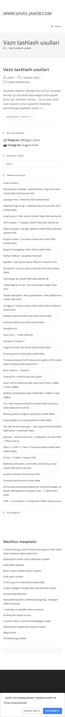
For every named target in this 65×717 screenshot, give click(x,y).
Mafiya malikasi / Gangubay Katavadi (22, 255)
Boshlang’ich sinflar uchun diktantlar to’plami (26, 559)
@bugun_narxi (23, 140)
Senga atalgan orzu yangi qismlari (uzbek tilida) (27, 420)
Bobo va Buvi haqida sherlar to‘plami (22, 570)
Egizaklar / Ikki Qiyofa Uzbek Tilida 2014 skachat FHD (30, 261)
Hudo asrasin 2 (11, 182)
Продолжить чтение (20, 117)
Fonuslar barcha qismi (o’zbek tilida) (21, 480)
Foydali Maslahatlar (18, 82)
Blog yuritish (9, 632)
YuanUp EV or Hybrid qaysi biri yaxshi (22, 376)
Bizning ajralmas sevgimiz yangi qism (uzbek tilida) (29, 413)
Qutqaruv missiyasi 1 (14, 341)
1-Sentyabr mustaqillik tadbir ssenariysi (23, 609)
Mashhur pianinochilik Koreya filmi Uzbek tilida (27, 315)
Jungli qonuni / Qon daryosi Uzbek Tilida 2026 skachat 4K (32, 216)
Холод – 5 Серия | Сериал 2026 (19, 457)
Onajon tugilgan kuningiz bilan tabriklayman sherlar (29, 588)
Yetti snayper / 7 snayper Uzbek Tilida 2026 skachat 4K (31, 222)
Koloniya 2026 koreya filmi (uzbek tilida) (23, 322)
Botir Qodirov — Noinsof (16, 370)
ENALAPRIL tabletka (13, 565)
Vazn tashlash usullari (20, 48)
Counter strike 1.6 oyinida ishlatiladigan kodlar (27, 621)
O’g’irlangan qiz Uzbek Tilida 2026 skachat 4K (26, 278)
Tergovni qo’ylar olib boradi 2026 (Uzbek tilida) (27, 347)
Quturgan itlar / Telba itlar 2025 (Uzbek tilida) (26, 199)
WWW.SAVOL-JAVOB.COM (27, 13)
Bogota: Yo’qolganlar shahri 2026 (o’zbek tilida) (27, 249)
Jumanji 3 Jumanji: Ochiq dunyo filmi (21, 474)
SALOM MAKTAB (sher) (15, 593)
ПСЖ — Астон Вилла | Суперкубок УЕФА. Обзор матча (32, 501)
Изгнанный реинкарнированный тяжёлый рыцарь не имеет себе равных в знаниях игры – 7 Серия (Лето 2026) (32, 490)
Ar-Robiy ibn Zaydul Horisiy (17, 615)
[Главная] (4, 48)
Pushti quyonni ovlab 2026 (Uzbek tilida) (24, 353)
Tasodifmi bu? (10, 328)
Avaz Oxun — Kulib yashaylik (18, 334)
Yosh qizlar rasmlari (13, 576)
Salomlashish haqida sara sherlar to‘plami (24, 626)
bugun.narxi (22, 145)
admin (11, 77)
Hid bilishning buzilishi (14, 638)
